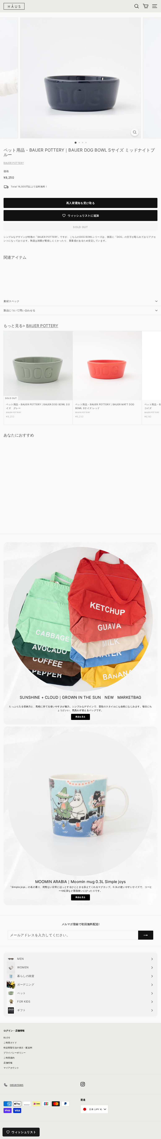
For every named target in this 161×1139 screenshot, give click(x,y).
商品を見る (80, 717)
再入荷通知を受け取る (80, 203)
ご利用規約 (9, 1057)
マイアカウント (11, 1067)
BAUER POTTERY (14, 162)
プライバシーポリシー (15, 1052)
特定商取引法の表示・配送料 (18, 1047)
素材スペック (11, 301)
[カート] (146, 6)
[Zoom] (135, 132)
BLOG (7, 1037)
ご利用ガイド (10, 1042)
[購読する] (145, 935)
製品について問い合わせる (19, 310)
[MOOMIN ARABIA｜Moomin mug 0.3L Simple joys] (80, 803)
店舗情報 (8, 1062)
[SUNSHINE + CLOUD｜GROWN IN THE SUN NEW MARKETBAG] (80, 619)
